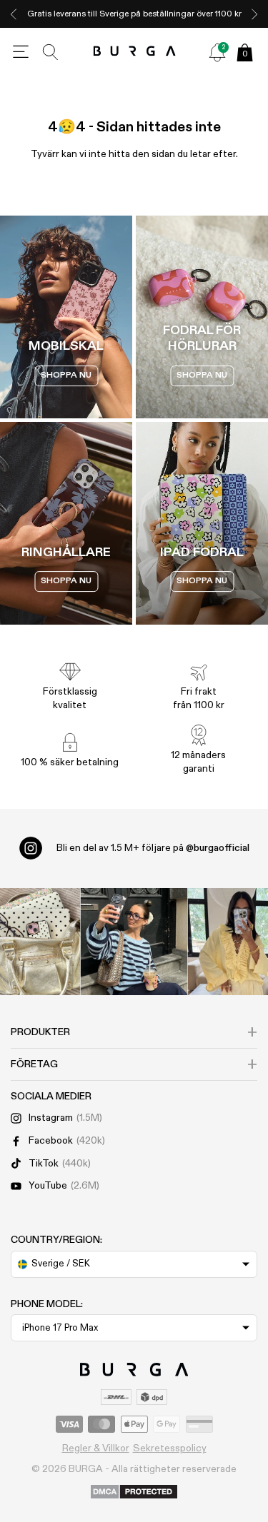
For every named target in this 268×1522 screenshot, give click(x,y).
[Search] (50, 52)
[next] (254, 14)
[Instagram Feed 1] (134, 941)
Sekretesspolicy (170, 1448)
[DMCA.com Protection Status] (134, 1493)
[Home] (134, 52)
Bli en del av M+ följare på (152, 848)
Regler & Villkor (95, 1448)
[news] (217, 52)
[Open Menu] (20, 52)
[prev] (13, 14)
